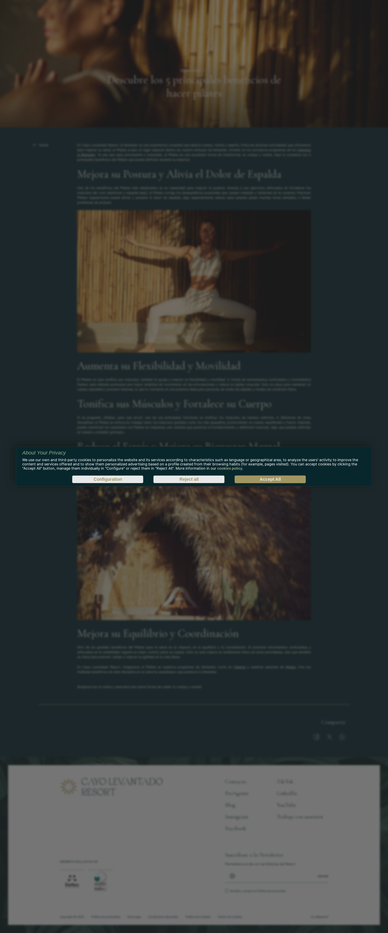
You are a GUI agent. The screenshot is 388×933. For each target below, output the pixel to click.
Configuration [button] (108, 479)
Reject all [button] (189, 479)
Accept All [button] (270, 479)
